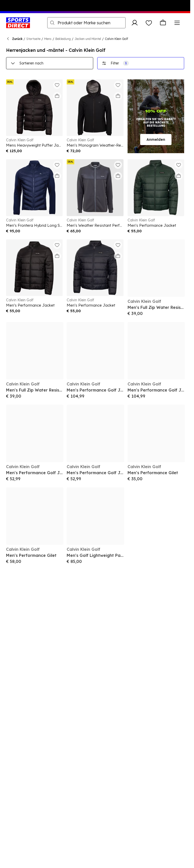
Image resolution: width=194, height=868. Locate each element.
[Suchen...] (52, 22)
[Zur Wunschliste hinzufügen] (57, 84)
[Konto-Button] (135, 23)
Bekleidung (63, 39)
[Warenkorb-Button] (163, 23)
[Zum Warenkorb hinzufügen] (57, 96)
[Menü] (177, 23)
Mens (48, 39)
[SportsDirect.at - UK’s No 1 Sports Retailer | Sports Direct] (18, 22)
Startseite (33, 39)
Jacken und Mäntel (88, 39)
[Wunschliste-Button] (149, 23)
